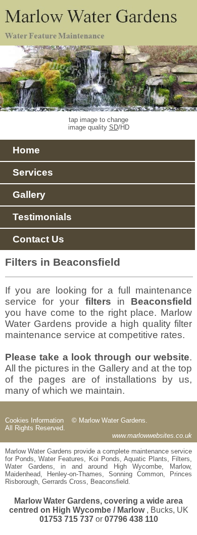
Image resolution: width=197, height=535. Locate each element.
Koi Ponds (104, 459)
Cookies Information (35, 420)
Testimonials (38, 217)
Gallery (25, 194)
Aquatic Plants (145, 459)
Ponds (24, 459)
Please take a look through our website (97, 357)
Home (22, 150)
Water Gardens (29, 466)
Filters (181, 459)
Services (29, 172)
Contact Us (34, 239)
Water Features (61, 459)
